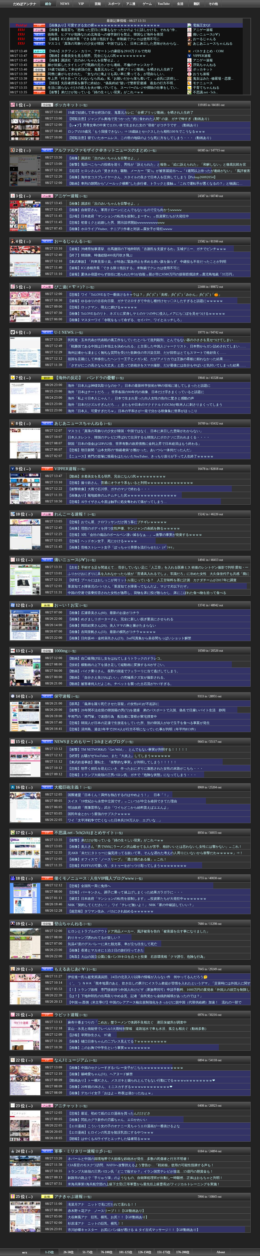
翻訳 (197, 4)
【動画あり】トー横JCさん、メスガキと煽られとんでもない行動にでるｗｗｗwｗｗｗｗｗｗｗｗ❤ (141, 1080)
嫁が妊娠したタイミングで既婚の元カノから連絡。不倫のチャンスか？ (100, 65)
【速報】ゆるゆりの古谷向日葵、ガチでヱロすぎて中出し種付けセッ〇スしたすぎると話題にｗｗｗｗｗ (145, 301)
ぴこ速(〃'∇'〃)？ (70, 287)
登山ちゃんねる (68, 924)
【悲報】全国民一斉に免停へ (89, 886)
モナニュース (203, 83)
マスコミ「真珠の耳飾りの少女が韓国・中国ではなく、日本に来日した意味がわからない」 (135, 431)
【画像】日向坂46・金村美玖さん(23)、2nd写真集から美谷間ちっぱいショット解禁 (129, 638)
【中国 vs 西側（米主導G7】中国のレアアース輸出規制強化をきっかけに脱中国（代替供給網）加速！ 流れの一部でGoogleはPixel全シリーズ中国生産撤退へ (154, 1004)
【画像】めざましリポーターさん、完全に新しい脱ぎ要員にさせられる (120, 619)
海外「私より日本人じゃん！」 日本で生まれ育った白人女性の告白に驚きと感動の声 (131, 398)
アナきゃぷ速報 (68, 1196)
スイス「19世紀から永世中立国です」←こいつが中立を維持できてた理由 (122, 801)
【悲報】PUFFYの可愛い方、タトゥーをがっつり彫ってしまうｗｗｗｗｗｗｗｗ (127, 866)
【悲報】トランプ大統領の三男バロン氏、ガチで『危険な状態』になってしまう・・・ (132, 775)
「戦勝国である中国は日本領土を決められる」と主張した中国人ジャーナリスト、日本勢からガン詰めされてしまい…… (157, 346)
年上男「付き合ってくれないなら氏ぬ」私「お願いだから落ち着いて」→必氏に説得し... (113, 78)
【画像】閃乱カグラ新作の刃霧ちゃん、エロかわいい (107, 1120)
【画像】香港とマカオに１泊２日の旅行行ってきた (106, 950)
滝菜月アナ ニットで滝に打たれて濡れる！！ (102, 1204)
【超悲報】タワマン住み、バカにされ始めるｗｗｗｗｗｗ (111, 911)
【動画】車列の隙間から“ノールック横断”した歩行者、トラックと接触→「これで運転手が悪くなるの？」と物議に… (155, 183)
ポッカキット (203, 69)
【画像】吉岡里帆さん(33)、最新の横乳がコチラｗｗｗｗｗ (112, 632)
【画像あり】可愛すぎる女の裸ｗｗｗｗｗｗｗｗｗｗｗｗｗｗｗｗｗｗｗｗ (104, 25)
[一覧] (83, 105)
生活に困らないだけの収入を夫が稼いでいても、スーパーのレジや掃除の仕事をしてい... (113, 87)
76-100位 (106, 1252)
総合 (48, 4)
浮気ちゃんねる (204, 65)
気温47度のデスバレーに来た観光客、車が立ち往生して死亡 (112, 944)
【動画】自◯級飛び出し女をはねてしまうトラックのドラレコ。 (116, 658)
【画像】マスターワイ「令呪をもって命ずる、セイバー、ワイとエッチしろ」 (125, 320)
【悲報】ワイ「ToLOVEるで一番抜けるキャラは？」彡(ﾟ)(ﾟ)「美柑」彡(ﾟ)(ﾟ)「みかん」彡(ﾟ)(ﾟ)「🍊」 (145, 294)
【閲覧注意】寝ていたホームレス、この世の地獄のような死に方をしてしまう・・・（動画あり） (140, 138)
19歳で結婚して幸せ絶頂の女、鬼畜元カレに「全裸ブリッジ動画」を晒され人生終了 (110, 69)
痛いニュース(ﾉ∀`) (206, 34)
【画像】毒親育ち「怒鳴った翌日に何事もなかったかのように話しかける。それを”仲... (112, 30)
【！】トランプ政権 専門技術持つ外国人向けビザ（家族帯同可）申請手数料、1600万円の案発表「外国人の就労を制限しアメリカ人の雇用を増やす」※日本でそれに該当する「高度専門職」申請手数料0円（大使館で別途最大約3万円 (159, 992)
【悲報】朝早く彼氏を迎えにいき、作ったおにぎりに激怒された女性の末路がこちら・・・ (135, 768)
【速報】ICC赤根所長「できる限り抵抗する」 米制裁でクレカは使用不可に (104, 39)
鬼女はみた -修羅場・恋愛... (213, 78)
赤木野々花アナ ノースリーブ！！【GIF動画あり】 (106, 1211)
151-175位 (163, 1252)
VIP (81, 4)
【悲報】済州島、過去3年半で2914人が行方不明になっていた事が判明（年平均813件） (133, 729)
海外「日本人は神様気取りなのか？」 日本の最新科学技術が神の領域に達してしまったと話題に (139, 385)
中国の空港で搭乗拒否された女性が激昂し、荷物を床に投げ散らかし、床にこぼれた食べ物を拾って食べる (147, 593)
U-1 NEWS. (64, 332)
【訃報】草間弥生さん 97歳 (89, 1035)
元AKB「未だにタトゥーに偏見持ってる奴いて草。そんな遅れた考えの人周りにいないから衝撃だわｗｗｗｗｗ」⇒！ (155, 853)
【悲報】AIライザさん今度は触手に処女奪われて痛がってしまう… (117, 502)
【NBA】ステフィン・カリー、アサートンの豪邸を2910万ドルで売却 (99, 51)
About (221, 1252)
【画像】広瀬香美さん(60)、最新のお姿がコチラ (103, 613)
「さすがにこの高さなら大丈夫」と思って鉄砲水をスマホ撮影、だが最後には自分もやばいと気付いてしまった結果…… (157, 365)
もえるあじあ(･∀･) (71, 969)
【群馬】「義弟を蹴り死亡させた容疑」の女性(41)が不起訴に (113, 704)
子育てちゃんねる (206, 88)
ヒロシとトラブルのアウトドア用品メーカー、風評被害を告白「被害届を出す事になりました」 (139, 931)
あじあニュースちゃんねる (213, 43)
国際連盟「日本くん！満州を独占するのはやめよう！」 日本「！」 (119, 795)
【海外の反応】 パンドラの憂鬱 (84, 378)
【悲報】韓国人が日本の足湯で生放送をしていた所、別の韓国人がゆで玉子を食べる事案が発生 (139, 723)
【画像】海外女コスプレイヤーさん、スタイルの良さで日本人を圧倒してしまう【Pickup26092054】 (142, 177)
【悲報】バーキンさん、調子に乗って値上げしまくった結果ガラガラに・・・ (125, 892)
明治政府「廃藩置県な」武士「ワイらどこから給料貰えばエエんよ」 (119, 807)
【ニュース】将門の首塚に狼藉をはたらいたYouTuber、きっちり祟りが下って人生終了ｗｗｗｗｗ (141, 456)
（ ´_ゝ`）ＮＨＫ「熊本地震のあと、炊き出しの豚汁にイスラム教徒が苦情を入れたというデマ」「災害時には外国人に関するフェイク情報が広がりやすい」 (159, 985)
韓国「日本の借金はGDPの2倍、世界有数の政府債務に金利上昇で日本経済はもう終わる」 (134, 444)
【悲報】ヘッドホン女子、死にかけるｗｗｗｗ (102, 541)
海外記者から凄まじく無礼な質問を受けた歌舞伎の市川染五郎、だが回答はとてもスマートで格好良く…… (147, 353)
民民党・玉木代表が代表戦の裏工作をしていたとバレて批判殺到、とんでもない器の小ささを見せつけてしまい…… (153, 340)
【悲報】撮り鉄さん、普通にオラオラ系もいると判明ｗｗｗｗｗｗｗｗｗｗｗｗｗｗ (130, 483)
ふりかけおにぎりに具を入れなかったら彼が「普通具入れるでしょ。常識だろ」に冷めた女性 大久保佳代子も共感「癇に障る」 (158, 576)
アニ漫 (130, 4)
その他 (213, 4)
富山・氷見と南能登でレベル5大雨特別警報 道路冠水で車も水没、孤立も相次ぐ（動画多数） (138, 1029)
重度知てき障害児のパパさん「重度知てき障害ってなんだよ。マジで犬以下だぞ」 (129, 586)
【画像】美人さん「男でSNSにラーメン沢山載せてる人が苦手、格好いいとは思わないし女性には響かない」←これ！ (155, 846)
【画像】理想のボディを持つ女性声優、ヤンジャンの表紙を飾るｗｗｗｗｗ (124, 528)
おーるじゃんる (204, 39)
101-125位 (125, 1252)
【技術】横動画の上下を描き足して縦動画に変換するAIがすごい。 (117, 665)
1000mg (61, 651)
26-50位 (68, 1252)
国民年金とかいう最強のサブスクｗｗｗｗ (99, 814)
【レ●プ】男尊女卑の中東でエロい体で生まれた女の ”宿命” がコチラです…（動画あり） (134, 125)
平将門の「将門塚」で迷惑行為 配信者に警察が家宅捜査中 (112, 716)
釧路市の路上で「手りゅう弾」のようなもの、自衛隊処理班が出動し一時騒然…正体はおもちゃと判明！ (145, 1178)
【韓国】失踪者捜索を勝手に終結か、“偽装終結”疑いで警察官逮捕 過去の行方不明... (111, 83)
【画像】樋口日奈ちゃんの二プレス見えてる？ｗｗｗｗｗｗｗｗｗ (117, 1041)
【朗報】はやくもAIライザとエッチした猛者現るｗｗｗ (109, 1139)
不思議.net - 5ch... (205, 92)
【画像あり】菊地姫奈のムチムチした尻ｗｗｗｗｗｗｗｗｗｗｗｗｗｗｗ (122, 495)
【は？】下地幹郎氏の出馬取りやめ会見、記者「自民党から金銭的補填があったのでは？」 (135, 996)
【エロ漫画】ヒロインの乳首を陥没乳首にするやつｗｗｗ (111, 1132)
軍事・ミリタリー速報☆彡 (78, 1151)
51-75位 (88, 1252)
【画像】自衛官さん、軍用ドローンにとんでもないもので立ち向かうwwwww (125, 210)
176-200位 (182, 1252)
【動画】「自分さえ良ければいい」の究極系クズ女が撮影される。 (117, 677)
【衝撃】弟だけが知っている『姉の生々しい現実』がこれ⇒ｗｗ (95, 92)
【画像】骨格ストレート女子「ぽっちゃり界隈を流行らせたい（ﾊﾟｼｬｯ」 (122, 547)
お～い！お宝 (66, 605)
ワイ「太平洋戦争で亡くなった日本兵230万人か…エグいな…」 (115, 820)
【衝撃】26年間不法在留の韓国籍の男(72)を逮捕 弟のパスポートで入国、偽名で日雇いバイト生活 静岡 (146, 710)
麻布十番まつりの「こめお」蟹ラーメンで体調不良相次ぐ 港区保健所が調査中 (127, 1022)
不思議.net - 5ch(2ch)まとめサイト (84, 832)
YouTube (164, 4)
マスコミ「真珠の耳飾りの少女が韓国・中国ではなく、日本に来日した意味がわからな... (113, 43)
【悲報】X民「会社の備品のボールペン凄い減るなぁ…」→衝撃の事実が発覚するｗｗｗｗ (135, 535)
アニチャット (66, 1106)
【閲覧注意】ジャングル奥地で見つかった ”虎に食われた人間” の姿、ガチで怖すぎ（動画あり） (139, 119)
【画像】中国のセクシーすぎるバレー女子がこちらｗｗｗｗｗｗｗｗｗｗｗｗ (125, 1068)
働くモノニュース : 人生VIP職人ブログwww (94, 878)
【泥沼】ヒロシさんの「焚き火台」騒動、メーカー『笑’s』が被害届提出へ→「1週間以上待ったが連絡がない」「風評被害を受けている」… (159, 173)
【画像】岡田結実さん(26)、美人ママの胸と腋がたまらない (112, 625)
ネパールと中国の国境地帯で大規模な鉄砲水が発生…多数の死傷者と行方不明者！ (129, 1159)
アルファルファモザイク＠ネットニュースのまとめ (101, 150)
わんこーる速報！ (70, 514)
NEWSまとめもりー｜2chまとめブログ (89, 741)
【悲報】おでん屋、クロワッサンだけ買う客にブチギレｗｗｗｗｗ (117, 522)
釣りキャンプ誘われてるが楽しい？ (94, 938)
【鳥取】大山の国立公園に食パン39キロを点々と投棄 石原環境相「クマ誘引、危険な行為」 (137, 957)
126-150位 (144, 1252)
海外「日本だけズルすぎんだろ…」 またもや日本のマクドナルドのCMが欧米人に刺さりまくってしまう (145, 404)
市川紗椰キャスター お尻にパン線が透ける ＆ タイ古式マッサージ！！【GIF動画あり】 (134, 1230)
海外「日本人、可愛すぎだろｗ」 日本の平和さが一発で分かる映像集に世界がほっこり (132, 411)
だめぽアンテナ (24, 4)
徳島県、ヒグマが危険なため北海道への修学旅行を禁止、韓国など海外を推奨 (105, 34)
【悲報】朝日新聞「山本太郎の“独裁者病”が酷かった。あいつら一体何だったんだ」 (130, 450)
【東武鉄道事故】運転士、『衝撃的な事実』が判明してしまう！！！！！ (122, 762)
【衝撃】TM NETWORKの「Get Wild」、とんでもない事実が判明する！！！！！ (128, 749)
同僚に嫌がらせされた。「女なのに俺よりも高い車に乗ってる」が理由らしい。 (107, 74)
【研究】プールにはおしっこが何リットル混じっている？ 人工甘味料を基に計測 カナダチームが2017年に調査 (152, 580)
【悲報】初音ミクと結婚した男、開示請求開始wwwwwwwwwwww (116, 222)
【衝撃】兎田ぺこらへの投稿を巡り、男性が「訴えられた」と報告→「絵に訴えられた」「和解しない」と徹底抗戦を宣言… (157, 167)
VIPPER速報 (202, 56)
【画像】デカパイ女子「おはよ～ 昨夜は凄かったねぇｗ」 (111, 1093)
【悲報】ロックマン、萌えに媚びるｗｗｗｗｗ (102, 307)
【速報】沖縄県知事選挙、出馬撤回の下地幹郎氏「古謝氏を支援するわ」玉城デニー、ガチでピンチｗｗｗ (147, 249)
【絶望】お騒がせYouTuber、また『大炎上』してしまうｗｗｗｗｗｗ (119, 756)
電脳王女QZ (201, 25)
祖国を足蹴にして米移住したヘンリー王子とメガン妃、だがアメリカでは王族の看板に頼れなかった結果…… (149, 359)
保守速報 (62, 696)
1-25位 (49, 1252)
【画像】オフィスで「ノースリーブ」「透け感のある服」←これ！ (117, 859)
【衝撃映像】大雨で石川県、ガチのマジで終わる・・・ (109, 489)
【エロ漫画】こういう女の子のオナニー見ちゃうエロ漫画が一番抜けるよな (124, 1126)
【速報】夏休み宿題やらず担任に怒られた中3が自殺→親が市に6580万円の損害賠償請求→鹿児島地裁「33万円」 (151, 274)
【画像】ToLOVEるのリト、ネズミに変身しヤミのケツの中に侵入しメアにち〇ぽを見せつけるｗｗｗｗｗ (146, 313)
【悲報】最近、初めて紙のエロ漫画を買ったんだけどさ (109, 1113)
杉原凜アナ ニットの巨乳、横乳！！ (96, 1223)
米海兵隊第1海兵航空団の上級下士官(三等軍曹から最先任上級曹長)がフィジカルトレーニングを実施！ (144, 1184)
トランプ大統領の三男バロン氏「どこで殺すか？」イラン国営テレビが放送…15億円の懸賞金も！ (140, 1171)
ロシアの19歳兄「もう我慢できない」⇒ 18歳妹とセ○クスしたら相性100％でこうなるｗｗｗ (136, 131)
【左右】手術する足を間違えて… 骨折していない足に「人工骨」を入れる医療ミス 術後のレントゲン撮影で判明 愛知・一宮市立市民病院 (158, 569)
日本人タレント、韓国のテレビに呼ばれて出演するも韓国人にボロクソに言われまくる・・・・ (139, 437)
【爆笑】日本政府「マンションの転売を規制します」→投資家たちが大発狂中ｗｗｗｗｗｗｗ (137, 898)
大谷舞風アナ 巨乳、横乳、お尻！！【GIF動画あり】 (108, 1217)
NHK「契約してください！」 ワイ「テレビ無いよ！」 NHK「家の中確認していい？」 (131, 905)
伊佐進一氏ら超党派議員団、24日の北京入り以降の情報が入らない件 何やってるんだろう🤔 (138, 977)
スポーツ (114, 4)
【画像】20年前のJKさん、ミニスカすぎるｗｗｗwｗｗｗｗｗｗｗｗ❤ (120, 1087)
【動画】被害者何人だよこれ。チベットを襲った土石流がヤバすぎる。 (120, 684)
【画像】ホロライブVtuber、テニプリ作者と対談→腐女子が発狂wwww (120, 229)
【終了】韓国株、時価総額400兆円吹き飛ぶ (100, 255)
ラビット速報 (66, 1015)
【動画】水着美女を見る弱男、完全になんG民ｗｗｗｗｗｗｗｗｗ (97, 56)
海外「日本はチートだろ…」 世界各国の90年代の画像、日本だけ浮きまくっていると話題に (136, 392)
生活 (180, 4)
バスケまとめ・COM (208, 51)
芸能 (98, 4)
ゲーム (147, 4)
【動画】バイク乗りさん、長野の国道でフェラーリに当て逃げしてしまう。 (124, 671)
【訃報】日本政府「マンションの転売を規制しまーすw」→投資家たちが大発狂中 (128, 216)
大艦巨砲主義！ (68, 787)
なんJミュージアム (71, 1060)
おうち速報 (201, 74)
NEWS (64, 4)
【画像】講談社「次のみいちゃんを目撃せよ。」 (84, 60)
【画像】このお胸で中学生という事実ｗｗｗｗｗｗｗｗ (109, 1048)
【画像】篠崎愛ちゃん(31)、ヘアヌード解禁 (100, 1074)
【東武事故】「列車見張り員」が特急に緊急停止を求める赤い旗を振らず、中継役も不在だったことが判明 (147, 261)
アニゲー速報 (203, 30)
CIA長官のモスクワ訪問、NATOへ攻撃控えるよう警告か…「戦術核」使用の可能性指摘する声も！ (141, 1165)
